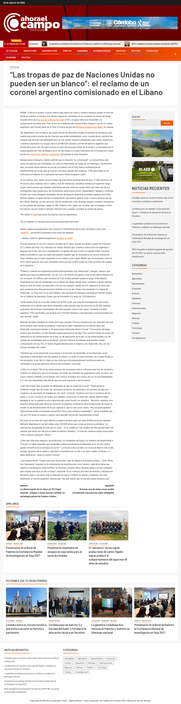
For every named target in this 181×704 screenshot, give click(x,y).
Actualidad (12, 51)
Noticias (135, 51)
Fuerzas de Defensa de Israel (50, 120)
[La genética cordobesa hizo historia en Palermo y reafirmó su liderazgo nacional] (112, 602)
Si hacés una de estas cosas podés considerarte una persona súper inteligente (93, 489)
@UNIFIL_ (25, 232)
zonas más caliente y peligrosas (45, 154)
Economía (11, 57)
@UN (35, 214)
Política (26, 57)
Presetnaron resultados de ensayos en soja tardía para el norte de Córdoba (64, 551)
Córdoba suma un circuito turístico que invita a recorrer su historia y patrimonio (26, 628)
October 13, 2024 (65, 238)
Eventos (67, 51)
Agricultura (30, 51)
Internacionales (101, 51)
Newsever (132, 700)
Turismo (135, 333)
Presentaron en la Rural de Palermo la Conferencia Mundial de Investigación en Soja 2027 (24, 551)
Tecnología (152, 51)
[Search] (175, 54)
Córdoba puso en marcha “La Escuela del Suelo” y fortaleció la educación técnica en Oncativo (151, 212)
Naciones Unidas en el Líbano (89, 127)
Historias (136, 303)
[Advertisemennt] (120, 23)
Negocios (121, 51)
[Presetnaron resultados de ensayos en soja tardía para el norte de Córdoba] (67, 525)
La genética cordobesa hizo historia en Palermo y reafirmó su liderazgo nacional (64, 44)
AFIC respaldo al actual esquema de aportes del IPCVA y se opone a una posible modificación (152, 253)
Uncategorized (138, 338)
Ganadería (82, 51)
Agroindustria (49, 51)
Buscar (136, 117)
